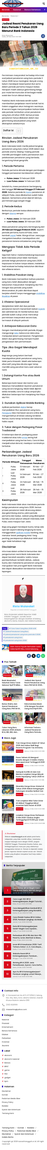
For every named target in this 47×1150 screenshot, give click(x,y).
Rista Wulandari (7, 35)
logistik (41, 309)
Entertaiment (7, 1027)
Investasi (5, 1042)
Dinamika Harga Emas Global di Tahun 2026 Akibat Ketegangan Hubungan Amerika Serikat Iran (30, 788)
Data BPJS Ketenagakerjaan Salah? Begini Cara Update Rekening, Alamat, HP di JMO (25, 927)
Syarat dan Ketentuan (11, 1109)
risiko (16, 333)
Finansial (5, 1023)
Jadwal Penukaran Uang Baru (16, 631)
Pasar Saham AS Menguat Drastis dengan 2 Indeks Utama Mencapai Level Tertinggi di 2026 (30, 759)
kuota (28, 192)
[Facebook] (29, 656)
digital (23, 407)
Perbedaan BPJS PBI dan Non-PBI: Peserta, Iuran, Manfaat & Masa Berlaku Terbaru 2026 (27, 936)
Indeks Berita (7, 1137)
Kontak (5, 1095)
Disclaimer (6, 1091)
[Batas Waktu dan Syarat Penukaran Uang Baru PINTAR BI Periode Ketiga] (12, 695)
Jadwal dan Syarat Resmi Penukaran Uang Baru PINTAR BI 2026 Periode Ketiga (34, 682)
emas (24, 437)
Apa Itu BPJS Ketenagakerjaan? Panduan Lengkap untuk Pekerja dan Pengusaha (27, 973)
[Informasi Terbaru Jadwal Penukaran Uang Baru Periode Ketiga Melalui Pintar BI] (34, 718)
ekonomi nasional (11, 1059)
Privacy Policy (7, 1102)
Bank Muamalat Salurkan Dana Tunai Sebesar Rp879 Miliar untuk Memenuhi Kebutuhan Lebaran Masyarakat (11, 682)
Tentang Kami (8, 1113)
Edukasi (5, 1034)
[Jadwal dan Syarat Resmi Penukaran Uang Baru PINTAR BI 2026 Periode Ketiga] (34, 671)
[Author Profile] (23, 578)
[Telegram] (38, 656)
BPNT (6, 1066)
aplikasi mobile (23, 532)
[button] (43, 3)
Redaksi (5, 1106)
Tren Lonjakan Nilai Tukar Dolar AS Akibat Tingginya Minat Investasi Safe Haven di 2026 (29, 803)
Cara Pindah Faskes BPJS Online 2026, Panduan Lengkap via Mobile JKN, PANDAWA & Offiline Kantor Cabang (28, 918)
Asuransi (5, 1045)
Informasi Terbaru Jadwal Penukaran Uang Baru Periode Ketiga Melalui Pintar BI (34, 729)
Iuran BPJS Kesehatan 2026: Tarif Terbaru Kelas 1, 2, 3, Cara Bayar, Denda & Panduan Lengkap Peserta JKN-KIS (27, 945)
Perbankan (7, 675)
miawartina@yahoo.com (16, 1009)
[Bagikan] (43, 36)
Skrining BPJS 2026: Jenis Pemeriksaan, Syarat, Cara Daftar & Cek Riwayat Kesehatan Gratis (27, 964)
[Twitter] (34, 656)
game (7, 1070)
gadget (7, 1077)
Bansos (7, 1063)
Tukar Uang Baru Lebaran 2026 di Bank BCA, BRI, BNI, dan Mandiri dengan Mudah (12, 729)
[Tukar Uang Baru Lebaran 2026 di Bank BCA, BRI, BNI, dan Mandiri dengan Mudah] (12, 718)
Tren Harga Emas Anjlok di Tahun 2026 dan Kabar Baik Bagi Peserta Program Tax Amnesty (30, 745)
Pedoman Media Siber (11, 1098)
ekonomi (8, 1055)
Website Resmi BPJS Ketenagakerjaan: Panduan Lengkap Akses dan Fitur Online (26, 954)
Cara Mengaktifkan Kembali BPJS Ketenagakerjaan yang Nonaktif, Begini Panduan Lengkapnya (27, 909)
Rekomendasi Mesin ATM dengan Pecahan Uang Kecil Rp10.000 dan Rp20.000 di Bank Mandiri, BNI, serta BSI (34, 706)
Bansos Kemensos (9, 1031)
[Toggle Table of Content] (17, 131)
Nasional (6, 20)
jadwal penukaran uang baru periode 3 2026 (22, 634)
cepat (13, 235)
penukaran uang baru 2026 (16, 640)
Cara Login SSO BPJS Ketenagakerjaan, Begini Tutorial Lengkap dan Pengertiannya (27, 900)
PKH (5, 1074)
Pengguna (6, 413)
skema (13, 213)
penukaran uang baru (13, 637)
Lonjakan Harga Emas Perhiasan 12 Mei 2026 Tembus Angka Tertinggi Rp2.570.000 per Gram (30, 817)
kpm (6, 1081)
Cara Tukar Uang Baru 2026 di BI (23, 628)
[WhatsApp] (43, 656)
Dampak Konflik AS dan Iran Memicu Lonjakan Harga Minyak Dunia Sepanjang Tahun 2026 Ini (30, 774)
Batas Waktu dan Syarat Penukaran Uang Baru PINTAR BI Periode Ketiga (11, 706)
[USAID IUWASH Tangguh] (13, 3)
